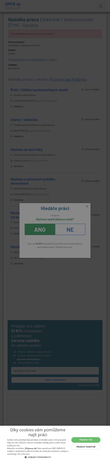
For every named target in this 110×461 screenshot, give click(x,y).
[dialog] (55, 443)
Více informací (24, 454)
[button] (37, 457)
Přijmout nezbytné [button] (86, 447)
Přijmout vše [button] (85, 440)
